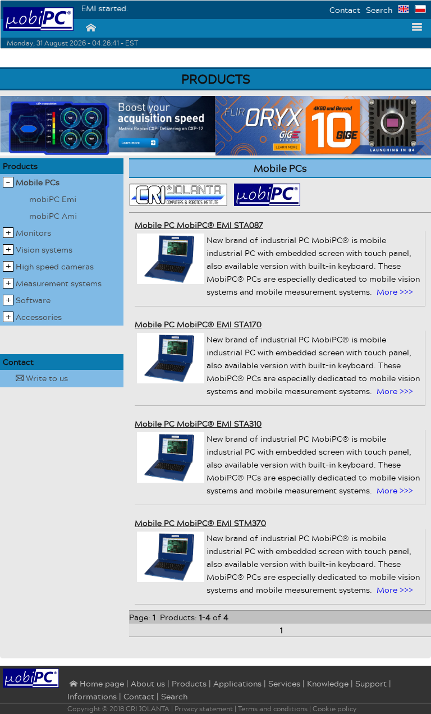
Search (379, 9)
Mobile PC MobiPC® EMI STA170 (198, 324)
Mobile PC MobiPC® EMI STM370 (200, 522)
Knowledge (328, 683)
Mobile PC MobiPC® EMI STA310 (198, 423)
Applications (237, 683)
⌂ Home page (95, 684)
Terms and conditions (273, 708)
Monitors (33, 232)
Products (20, 165)
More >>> (395, 291)
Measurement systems (59, 283)
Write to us (42, 378)
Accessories (39, 316)
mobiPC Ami (53, 215)
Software (33, 300)
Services (284, 683)
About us (148, 683)
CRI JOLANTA (147, 708)
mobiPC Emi (52, 199)
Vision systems (44, 249)
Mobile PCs (37, 182)
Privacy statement (204, 708)
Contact (344, 9)
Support (371, 683)
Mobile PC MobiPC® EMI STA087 (199, 224)
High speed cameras (55, 266)
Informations (92, 696)
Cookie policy (334, 708)
